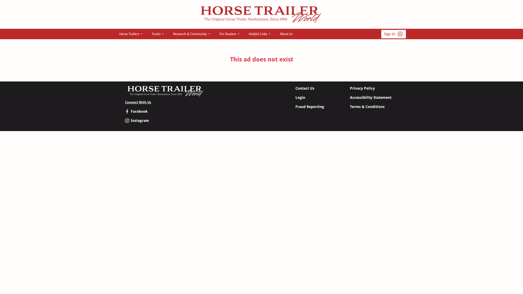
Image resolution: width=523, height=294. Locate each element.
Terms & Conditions (367, 107)
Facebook (139, 111)
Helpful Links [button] (258, 34)
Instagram (140, 120)
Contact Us (304, 88)
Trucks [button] (156, 34)
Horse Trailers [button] (129, 34)
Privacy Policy (362, 88)
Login (300, 97)
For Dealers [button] (228, 34)
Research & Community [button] (190, 34)
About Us (286, 34)
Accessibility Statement (370, 97)
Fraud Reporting (309, 107)
